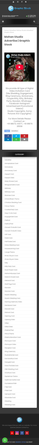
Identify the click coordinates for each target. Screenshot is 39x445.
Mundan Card (10, 291)
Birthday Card (10, 192)
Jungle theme (10, 252)
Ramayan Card (10, 341)
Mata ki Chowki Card (12, 277)
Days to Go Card (10, 213)
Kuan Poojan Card (11, 270)
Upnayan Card (10, 394)
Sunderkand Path (11, 383)
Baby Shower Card (11, 181)
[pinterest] (26, 2)
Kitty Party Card (10, 266)
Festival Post (9, 224)
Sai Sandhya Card (11, 358)
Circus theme (9, 206)
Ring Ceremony (10, 351)
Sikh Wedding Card (11, 369)
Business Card (10, 195)
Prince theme (9, 334)
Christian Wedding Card (13, 202)
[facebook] (22, 2)
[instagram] (17, 2)
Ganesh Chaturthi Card (13, 227)
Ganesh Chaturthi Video (13, 231)
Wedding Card (10, 405)
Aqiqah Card (9, 174)
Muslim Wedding (10, 295)
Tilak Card (8, 390)
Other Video (9, 327)
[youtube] (13, 2)
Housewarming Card (12, 248)
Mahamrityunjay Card (12, 273)
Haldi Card (8, 238)
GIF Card (8, 234)
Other (7, 323)
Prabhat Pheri (9, 330)
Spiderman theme (11, 376)
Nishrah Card (9, 312)
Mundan (8, 287)
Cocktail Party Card (11, 209)
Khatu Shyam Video (11, 259)
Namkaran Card (10, 305)
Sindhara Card (10, 373)
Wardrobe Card (10, 397)
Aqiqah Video (9, 178)
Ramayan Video (10, 344)
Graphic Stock (20, 442)
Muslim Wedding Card (12, 298)
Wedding (8, 401)
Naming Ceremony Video (13, 302)
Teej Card (8, 387)
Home (6, 30)
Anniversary (9, 167)
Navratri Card (9, 309)
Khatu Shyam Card (11, 256)
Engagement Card (11, 217)
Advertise (13, 30)
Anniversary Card (11, 170)
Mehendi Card (10, 280)
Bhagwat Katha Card (12, 185)
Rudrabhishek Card (11, 355)
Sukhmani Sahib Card (12, 380)
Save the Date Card (11, 366)
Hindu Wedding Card (12, 245)
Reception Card (10, 348)
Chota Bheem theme (12, 199)
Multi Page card (10, 284)
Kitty (6, 263)
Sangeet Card (10, 362)
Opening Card (10, 316)
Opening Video (10, 319)
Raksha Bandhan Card (13, 337)
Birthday (8, 188)
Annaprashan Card (11, 163)
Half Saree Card (10, 241)
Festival (7, 220)
